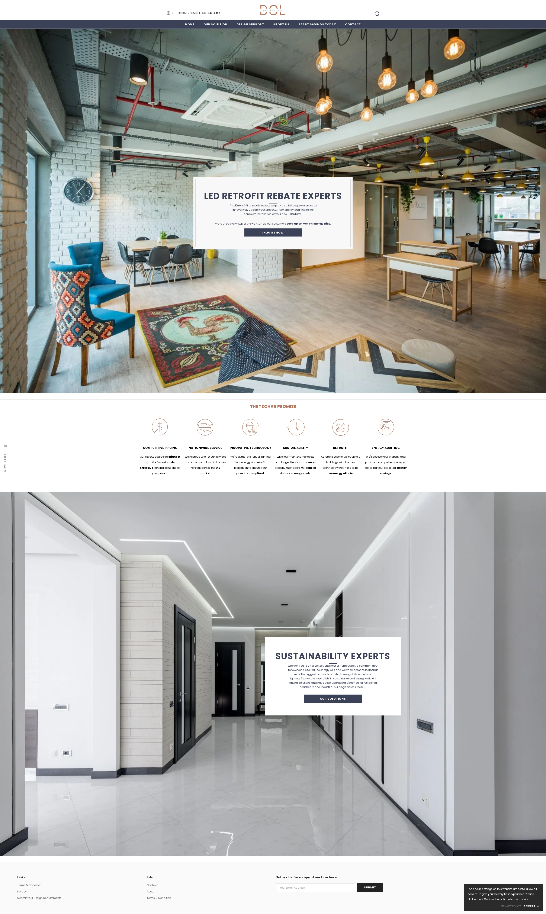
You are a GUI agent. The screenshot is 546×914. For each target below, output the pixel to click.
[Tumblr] (5, 445)
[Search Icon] (377, 13)
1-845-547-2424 (209, 13)
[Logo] (273, 10)
